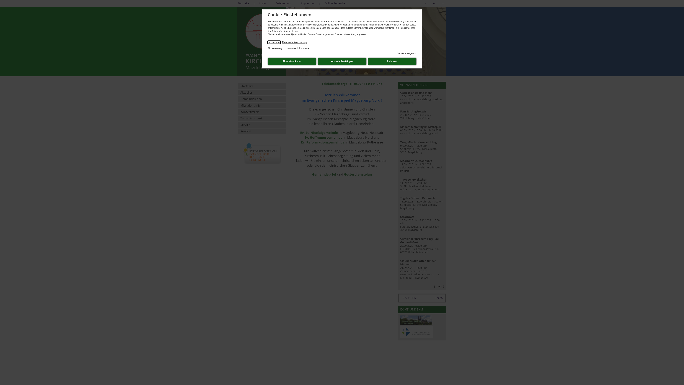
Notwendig (277, 48)
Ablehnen (392, 61)
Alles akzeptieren (292, 61)
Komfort (291, 48)
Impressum (274, 42)
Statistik (304, 48)
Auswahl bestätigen (342, 61)
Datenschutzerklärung (294, 42)
